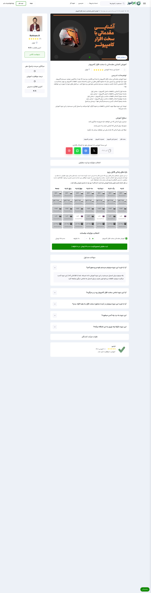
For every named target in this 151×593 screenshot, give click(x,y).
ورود (31, 3)
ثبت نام (21, 3)
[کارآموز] (133, 3)
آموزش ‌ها (121, 11)
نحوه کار (72, 3)
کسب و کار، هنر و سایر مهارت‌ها (109, 11)
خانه (128, 11)
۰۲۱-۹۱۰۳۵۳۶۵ (8, 4)
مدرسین (80, 3)
